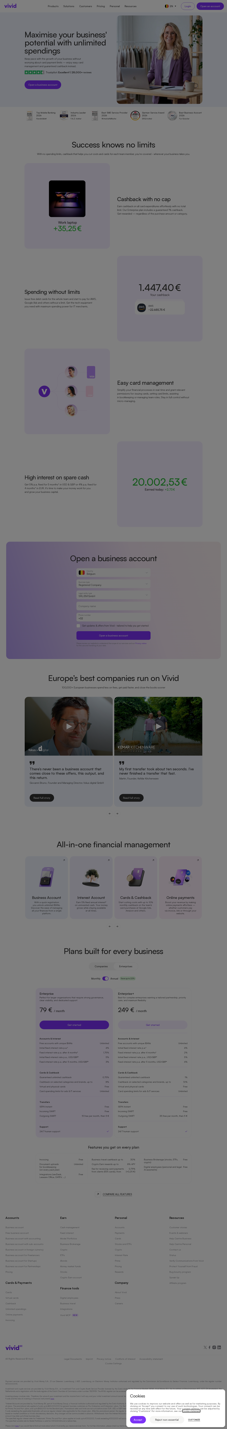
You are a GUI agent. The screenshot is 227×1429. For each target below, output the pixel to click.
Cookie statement (191, 1411)
